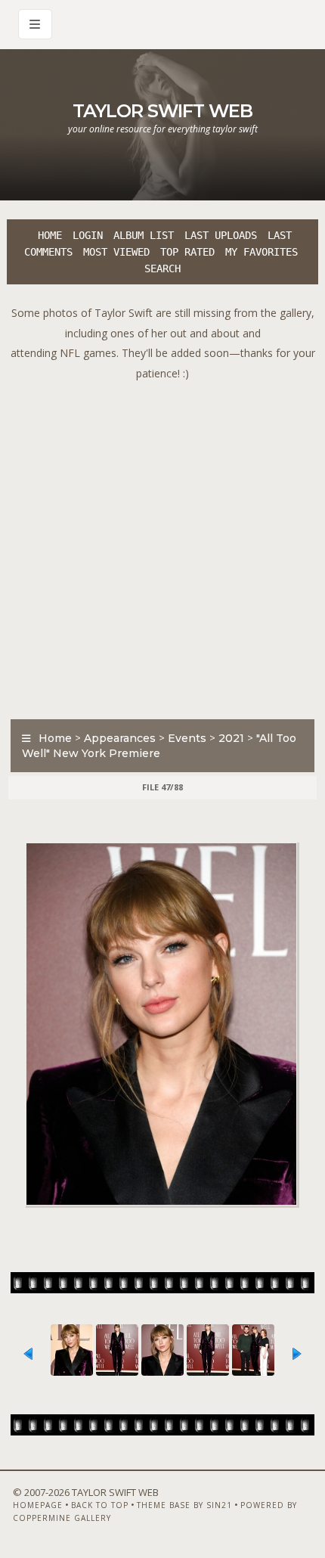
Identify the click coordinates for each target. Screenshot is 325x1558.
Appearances (120, 738)
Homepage (38, 1505)
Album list (143, 235)
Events (187, 738)
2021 (231, 738)
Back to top (99, 1505)
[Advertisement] (162, 546)
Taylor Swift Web (162, 111)
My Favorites (261, 252)
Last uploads (220, 235)
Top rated (187, 252)
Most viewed (116, 252)
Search (162, 268)
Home (50, 235)
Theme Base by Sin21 (184, 1505)
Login (88, 235)
